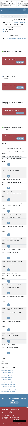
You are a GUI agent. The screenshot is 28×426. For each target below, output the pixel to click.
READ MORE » (21, 62)
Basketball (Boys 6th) (8, 370)
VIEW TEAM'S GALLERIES (21, 143)
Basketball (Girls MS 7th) (9, 386)
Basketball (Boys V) (7, 379)
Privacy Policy (16, 415)
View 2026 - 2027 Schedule (20, 22)
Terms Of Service (17, 417)
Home (3, 16)
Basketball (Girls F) (7, 381)
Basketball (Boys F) (7, 375)
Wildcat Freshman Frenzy (9, 391)
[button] (24, 9)
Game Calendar (9, 29)
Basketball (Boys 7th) (8, 372)
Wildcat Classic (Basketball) (9, 389)
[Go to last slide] (2, 4)
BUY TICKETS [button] (14, 402)
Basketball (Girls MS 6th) (9, 384)
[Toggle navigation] (25, 12)
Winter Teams (9, 16)
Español (18, 419)
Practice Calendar (10, 32)
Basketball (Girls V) (7, 388)
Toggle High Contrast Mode (19, 421)
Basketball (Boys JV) (7, 377)
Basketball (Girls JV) (7, 382)
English (15, 419)
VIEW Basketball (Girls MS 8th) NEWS (17, 38)
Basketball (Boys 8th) (8, 374)
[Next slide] (26, 4)
